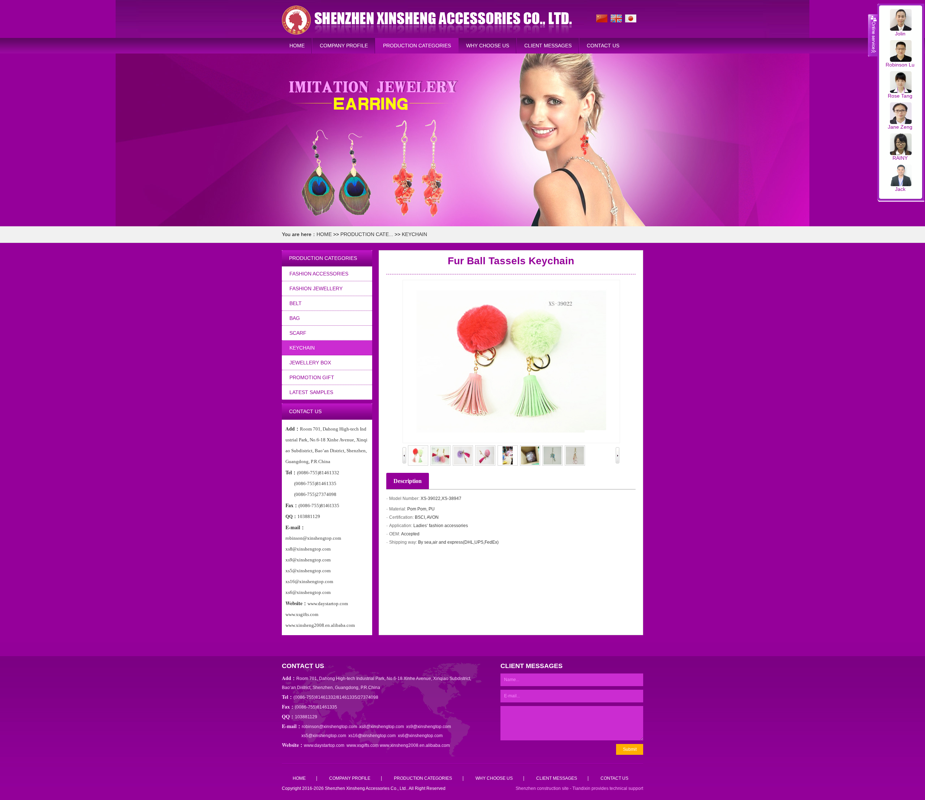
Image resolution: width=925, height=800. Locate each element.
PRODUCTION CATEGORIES (417, 45)
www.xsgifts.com (363, 745)
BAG (294, 318)
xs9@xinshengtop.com (428, 726)
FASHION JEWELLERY (316, 288)
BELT (295, 303)
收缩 (873, 35)
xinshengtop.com (329, 735)
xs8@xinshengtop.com (381, 726)
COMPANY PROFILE (344, 45)
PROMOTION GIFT (311, 377)
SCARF (297, 333)
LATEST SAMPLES (311, 392)
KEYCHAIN (414, 234)
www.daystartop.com (324, 745)
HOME (297, 45)
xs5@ (307, 735)
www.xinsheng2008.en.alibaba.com (415, 745)
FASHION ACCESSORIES (318, 274)
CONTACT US (603, 45)
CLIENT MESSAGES (548, 45)
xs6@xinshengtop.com (420, 735)
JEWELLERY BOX (310, 362)
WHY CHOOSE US (487, 45)
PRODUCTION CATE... (366, 234)
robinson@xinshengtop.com (329, 726)
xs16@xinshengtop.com (372, 735)
